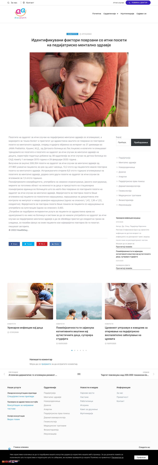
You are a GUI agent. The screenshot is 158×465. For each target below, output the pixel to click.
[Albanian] (6, 461)
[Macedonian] (3, 461)
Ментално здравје (127, 162)
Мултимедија (127, 13)
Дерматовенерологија (129, 186)
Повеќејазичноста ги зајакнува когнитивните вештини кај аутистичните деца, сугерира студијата (133, 254)
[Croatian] (16, 461)
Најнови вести (87, 393)
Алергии (123, 176)
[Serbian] (13, 461)
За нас (14, 2)
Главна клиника (21, 447)
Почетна (96, 13)
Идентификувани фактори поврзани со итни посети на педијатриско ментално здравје (79, 42)
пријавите (46, 364)
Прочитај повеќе (124, 247)
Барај (118, 137)
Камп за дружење (89, 409)
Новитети (72, 34)
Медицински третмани (130, 195)
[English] (9, 461)
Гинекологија (125, 190)
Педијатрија (124, 158)
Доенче (122, 172)
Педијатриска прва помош (132, 181)
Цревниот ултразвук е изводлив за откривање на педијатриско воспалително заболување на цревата (126, 333)
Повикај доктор (140, 2)
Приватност (122, 397)
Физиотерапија (126, 200)
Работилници (86, 401)
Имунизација (125, 205)
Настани (84, 397)
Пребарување (141, 142)
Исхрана (84, 405)
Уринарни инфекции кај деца (128, 218)
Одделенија (109, 13)
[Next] (150, 315)
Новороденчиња (127, 167)
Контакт (30, 2)
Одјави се (141, 13)
